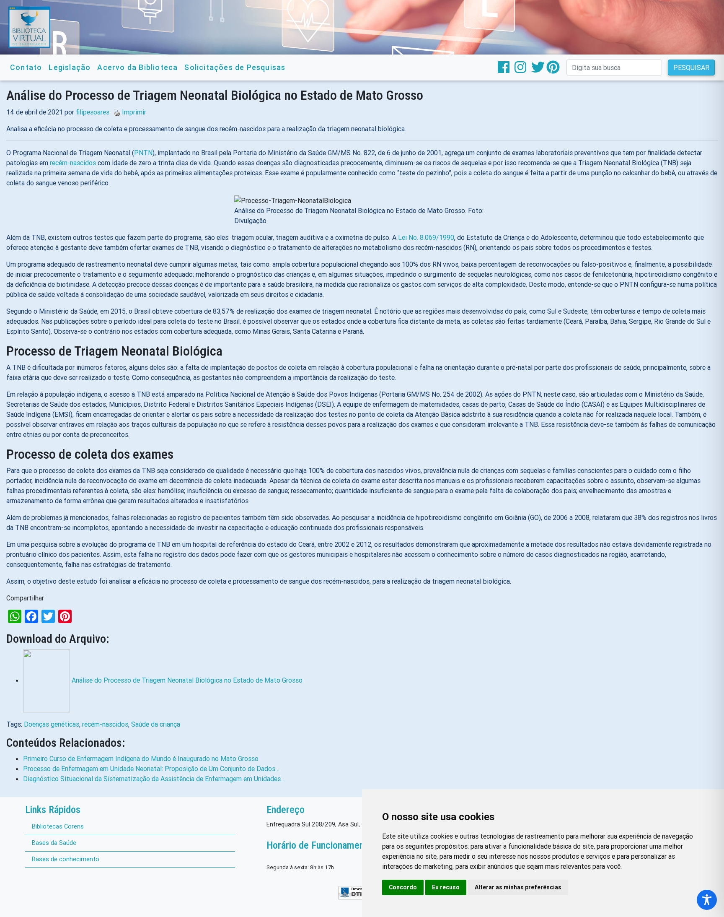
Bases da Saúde (54, 843)
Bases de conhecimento (65, 859)
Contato (26, 67)
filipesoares (92, 112)
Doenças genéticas (51, 724)
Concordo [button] (403, 887)
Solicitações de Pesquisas (234, 67)
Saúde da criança (155, 724)
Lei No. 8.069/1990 (426, 237)
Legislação (69, 67)
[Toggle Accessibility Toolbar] (707, 900)
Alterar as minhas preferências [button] (518, 887)
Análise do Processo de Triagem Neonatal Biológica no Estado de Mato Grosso (187, 680)
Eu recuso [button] (446, 887)
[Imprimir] (114, 112)
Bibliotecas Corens (58, 826)
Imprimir (134, 112)
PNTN (143, 152)
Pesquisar (691, 67)
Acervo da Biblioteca (137, 67)
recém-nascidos (73, 162)
